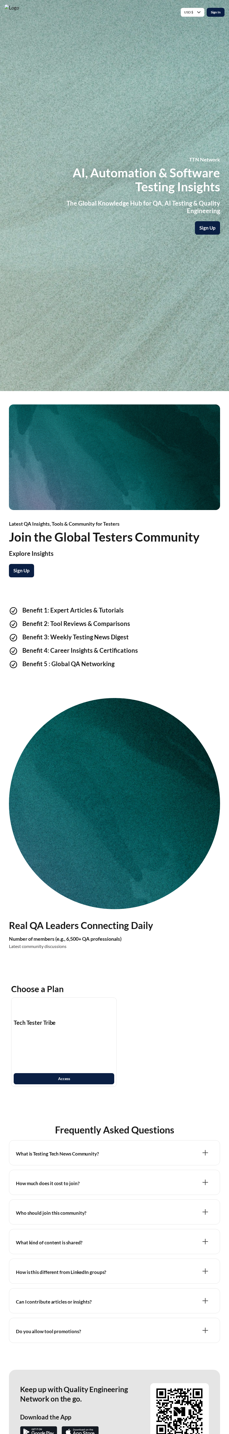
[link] (64, 1042)
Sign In (216, 12)
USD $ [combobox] (188, 12)
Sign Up (207, 228)
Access (64, 1078)
